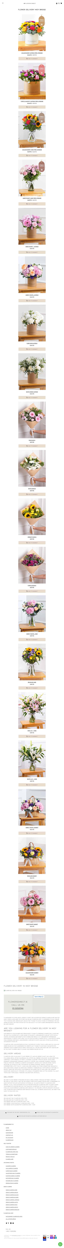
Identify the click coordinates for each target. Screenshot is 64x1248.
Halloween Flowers (12, 1168)
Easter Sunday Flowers (13, 1175)
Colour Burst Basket (32, 972)
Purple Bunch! (32, 585)
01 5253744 (17, 1008)
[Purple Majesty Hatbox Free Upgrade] (32, 81)
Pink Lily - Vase (32, 730)
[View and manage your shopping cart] (61, 3)
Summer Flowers (11, 1166)
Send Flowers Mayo (11, 1204)
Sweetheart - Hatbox (32, 246)
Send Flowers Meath (12, 1207)
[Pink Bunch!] (32, 420)
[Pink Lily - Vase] (32, 710)
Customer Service (11, 1149)
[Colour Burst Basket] (32, 952)
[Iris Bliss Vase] (32, 662)
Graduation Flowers (12, 1183)
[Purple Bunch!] (32, 565)
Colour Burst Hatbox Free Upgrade (32, 53)
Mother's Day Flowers (12, 1178)
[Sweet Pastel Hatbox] (32, 274)
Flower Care (9, 1159)
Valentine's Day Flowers (13, 1173)
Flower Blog (9, 1140)
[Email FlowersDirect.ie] (13, 1223)
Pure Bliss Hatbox (32, 343)
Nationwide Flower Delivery (14, 1216)
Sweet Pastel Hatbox (32, 295)
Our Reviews (9, 1132)
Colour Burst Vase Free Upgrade (32, 149)
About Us (8, 1130)
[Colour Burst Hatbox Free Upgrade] (32, 32)
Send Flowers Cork (11, 1190)
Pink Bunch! (32, 440)
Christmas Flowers (11, 1170)
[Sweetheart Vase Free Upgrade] (32, 178)
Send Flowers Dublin (12, 1192)
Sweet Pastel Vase (32, 633)
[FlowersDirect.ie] (30, 3)
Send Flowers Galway (12, 1194)
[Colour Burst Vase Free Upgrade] (32, 129)
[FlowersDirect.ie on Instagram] (11, 1223)
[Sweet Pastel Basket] (32, 807)
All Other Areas (11, 1219)
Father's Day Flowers (12, 1180)
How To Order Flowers (12, 1146)
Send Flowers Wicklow (12, 1209)
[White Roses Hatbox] (32, 371)
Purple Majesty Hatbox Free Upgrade (32, 101)
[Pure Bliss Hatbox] (32, 323)
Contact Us (9, 1135)
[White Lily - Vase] (32, 758)
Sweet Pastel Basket (32, 827)
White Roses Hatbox (32, 391)
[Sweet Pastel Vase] (32, 613)
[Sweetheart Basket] (32, 904)
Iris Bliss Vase (32, 682)
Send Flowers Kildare (12, 1197)
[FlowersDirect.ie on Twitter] (6, 1223)
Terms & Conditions (11, 1154)
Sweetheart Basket (32, 924)
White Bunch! (32, 488)
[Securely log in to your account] (57, 3)
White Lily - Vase (32, 779)
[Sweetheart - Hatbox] (32, 226)
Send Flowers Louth (12, 1202)
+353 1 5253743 (11, 1231)
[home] (59, 3)
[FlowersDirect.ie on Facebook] (9, 1223)
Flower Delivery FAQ (12, 1151)
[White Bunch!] (32, 468)
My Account (9, 1137)
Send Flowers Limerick (12, 1199)
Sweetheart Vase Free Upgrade (32, 198)
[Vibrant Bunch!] (32, 516)
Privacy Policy (10, 1156)
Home (7, 1127)
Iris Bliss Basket (32, 876)
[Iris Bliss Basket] (32, 855)
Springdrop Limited (16, 1235)
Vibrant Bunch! (32, 537)
